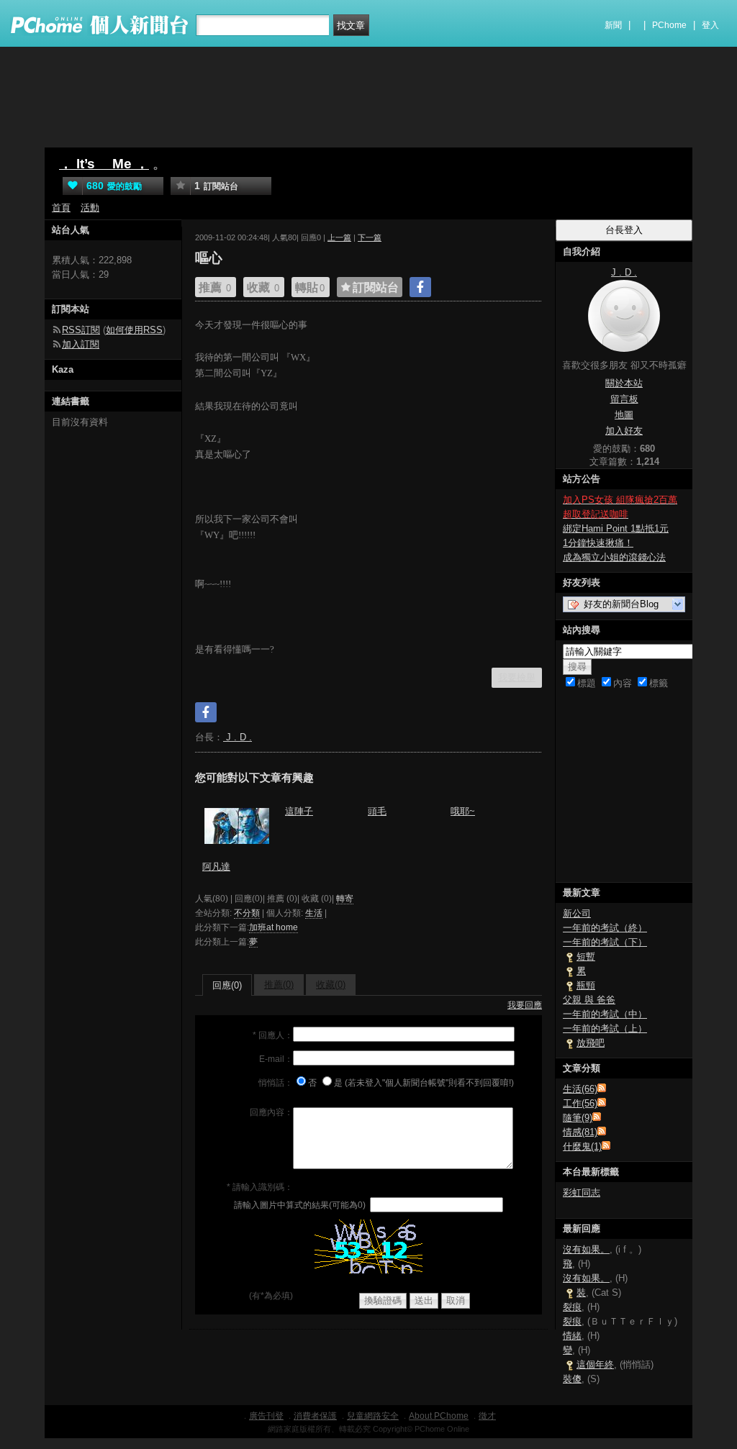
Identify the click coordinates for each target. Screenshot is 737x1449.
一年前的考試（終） (605, 927)
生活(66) (580, 1089)
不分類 (247, 913)
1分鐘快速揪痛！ (598, 542)
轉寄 (344, 899)
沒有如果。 (586, 1249)
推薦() (279, 984)
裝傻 (572, 1378)
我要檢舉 (516, 677)
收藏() (330, 984)
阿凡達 (216, 866)
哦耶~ (463, 811)
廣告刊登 (266, 1416)
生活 (313, 913)
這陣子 (299, 811)
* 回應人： (273, 1035)
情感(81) (580, 1132)
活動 (90, 207)
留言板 (624, 399)
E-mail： (276, 1059)
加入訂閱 (80, 344)
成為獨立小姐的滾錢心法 (614, 557)
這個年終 (595, 1364)
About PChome (439, 1416)
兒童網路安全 (373, 1416)
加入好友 (624, 430)
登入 (710, 25)
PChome (669, 25)
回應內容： (271, 1112)
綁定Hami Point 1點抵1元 (616, 528)
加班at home (273, 927)
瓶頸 (586, 985)
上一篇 (339, 237)
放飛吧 (591, 1042)
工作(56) (580, 1103)
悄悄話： (275, 1083)
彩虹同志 (581, 1192)
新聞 (613, 25)
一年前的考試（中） (605, 1014)
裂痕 (572, 1307)
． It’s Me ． (104, 163)
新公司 (577, 913)
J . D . (237, 737)
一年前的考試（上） (605, 1028)
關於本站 (624, 383)
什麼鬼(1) (582, 1146)
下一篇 (369, 237)
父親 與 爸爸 (589, 999)
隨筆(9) (577, 1117)
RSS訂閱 (81, 329)
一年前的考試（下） (605, 942)
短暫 (586, 956)
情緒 (572, 1335)
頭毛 (377, 811)
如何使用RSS (134, 329)
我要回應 (524, 1005)
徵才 (487, 1416)
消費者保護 (315, 1416)
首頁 (61, 207)
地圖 (624, 414)
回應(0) (227, 985)
